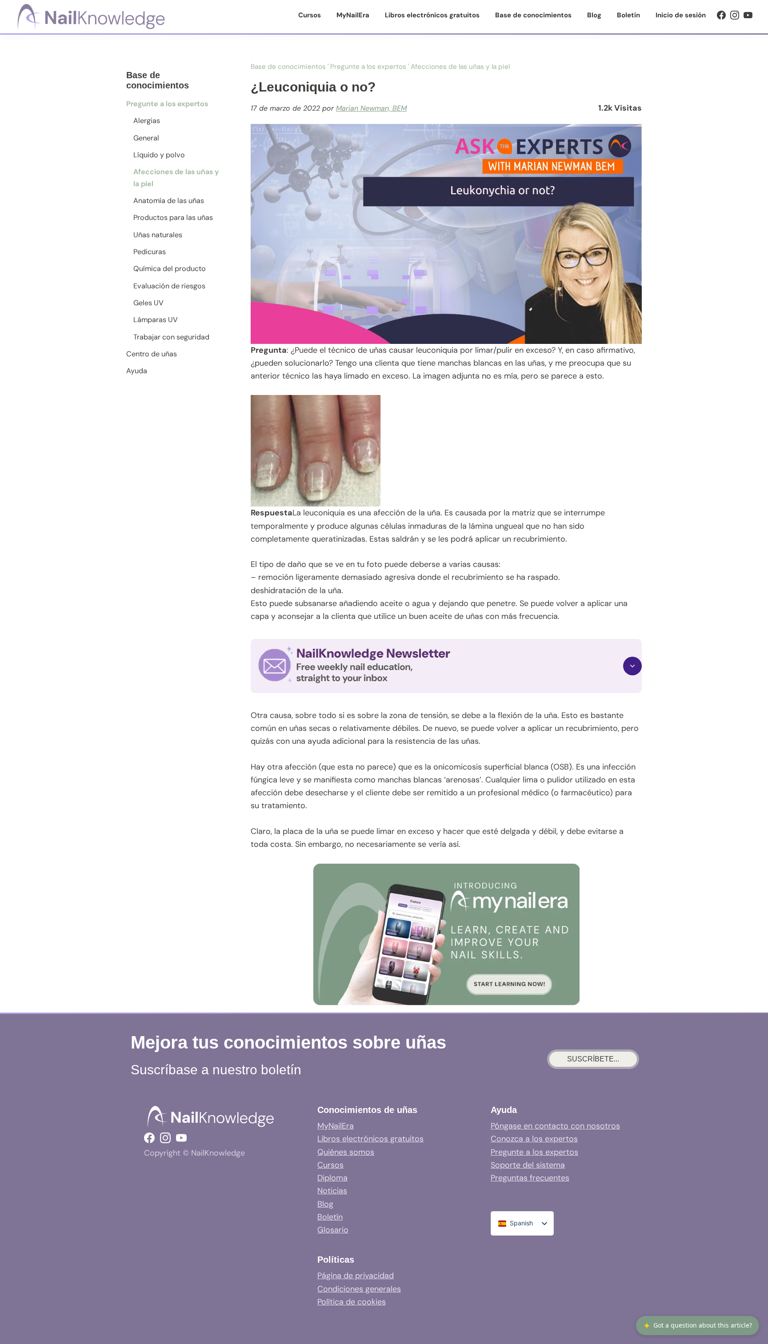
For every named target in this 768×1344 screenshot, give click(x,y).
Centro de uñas (151, 354)
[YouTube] (748, 15)
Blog (325, 1204)
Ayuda (136, 370)
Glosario (332, 1229)
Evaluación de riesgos (169, 286)
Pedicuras (149, 251)
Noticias (332, 1190)
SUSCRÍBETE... (593, 1059)
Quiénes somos (345, 1152)
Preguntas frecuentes (530, 1178)
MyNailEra (335, 1126)
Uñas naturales (157, 234)
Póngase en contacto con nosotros (555, 1126)
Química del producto (169, 268)
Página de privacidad (355, 1275)
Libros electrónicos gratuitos (370, 1138)
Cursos (330, 1165)
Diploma (332, 1178)
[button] (446, 666)
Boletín (330, 1217)
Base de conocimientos (288, 66)
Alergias (146, 120)
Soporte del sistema (528, 1165)
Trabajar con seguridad (171, 337)
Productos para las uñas (173, 217)
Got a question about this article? (697, 1326)
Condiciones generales (359, 1289)
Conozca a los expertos (534, 1138)
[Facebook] (721, 15)
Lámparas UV (155, 319)
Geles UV (148, 302)
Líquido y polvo (159, 155)
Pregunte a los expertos (167, 103)
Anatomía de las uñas (168, 200)
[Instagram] (734, 15)
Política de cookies (351, 1301)
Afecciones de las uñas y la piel (176, 177)
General (146, 138)
